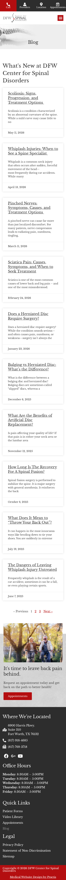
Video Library (13, 817)
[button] (60, 18)
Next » (48, 611)
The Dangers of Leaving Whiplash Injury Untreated (32, 567)
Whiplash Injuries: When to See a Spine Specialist (33, 151)
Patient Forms (13, 811)
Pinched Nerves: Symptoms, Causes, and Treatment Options (29, 208)
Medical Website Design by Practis (33, 877)
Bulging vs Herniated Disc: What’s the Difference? (32, 367)
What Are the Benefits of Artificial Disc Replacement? (30, 420)
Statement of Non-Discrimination (27, 850)
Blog (6, 828)
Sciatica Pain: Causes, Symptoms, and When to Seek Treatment (30, 266)
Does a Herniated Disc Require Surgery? (28, 316)
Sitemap (8, 856)
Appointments (13, 822)
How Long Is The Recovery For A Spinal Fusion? (32, 469)
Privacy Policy (13, 845)
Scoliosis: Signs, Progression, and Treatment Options (26, 98)
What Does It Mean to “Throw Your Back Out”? (30, 520)
